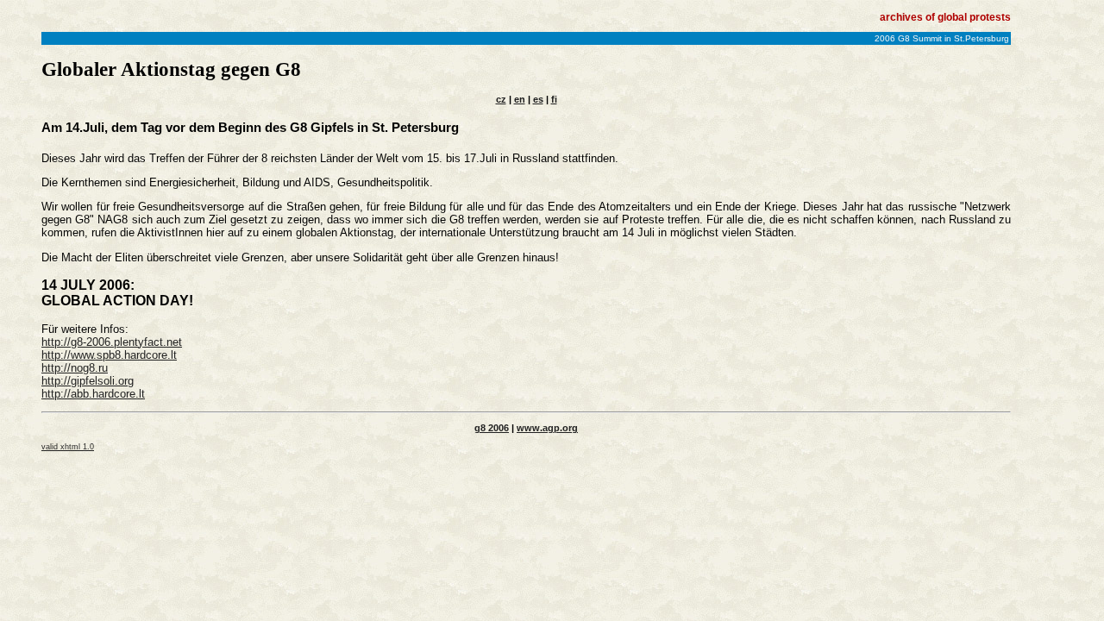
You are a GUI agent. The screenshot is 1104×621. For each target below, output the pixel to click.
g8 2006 (491, 428)
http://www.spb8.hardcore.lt (109, 354)
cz (501, 99)
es (538, 99)
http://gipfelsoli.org (87, 380)
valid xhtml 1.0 (67, 446)
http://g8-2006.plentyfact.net (111, 342)
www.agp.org (547, 428)
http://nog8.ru (74, 367)
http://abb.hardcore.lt (93, 393)
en (519, 99)
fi (554, 99)
